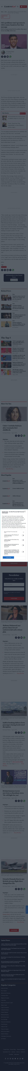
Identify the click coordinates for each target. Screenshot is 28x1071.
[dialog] (14, 535)
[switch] (23, 535)
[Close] (25, 512)
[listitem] (14, 532)
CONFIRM (8, 557)
